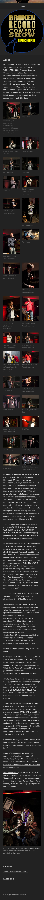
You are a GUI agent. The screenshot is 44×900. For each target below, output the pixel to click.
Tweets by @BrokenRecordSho (15, 871)
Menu (23, 6)
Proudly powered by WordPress (14, 895)
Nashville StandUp (10, 773)
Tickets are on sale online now (15, 704)
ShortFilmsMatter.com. (23, 599)
